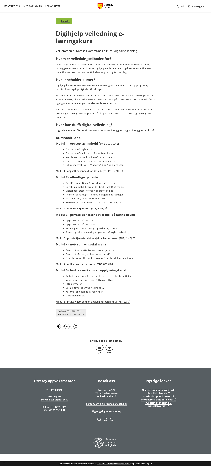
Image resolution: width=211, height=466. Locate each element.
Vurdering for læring (157, 402)
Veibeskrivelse (105, 396)
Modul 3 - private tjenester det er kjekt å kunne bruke (94, 238)
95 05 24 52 (59, 410)
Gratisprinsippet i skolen (157, 396)
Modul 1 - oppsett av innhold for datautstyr (88, 171)
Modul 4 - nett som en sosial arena (84, 264)
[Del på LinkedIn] (70, 326)
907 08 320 (56, 390)
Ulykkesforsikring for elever (157, 399)
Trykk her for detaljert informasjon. (113, 463)
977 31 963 (60, 407)
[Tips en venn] (75, 326)
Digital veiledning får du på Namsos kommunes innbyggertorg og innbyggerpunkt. (103, 130)
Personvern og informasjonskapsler (106, 403)
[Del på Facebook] (64, 326)
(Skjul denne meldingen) (141, 463)
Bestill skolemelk (157, 393)
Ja (99, 352)
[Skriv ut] (58, 326)
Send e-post (54, 396)
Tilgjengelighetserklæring (106, 411)
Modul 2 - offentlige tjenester (80, 208)
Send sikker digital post (54, 399)
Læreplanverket (157, 406)
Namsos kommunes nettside (158, 390)
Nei (109, 352)
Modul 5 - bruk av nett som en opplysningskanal (91, 301)
